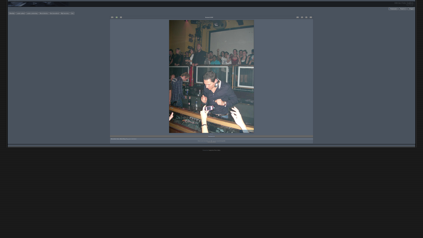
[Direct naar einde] (311, 17)
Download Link (211, 136)
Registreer (403, 8)
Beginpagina (393, 8)
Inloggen (411, 8)
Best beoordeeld (54, 13)
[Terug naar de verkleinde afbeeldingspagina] (112, 17)
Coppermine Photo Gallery (214, 150)
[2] (210, 142)
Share (211, 134)
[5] (215, 142)
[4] (213, 142)
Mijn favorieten (65, 13)
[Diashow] (121, 17)
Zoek (72, 13)
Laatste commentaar (32, 13)
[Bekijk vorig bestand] (302, 17)
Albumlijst (12, 13)
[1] (208, 142)
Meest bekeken (44, 13)
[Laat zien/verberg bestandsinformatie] (117, 17)
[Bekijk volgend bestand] (306, 17)
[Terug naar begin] (297, 17)
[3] (211, 142)
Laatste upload (21, 13)
